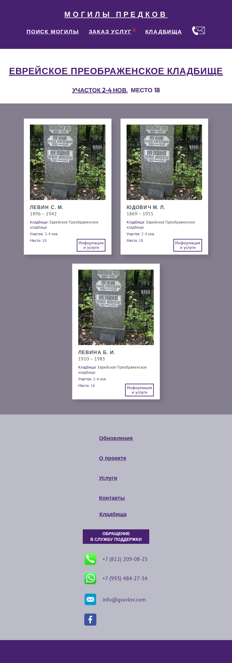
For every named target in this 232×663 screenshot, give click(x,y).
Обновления (116, 438)
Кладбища (113, 514)
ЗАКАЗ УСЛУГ (110, 31)
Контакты (112, 498)
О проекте (112, 458)
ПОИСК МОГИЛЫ (53, 31)
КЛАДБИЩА (163, 31)
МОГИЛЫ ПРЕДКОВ (116, 14)
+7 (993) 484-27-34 (124, 578)
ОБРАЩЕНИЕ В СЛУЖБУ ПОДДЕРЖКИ (116, 536)
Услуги (108, 478)
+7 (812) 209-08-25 (125, 559)
